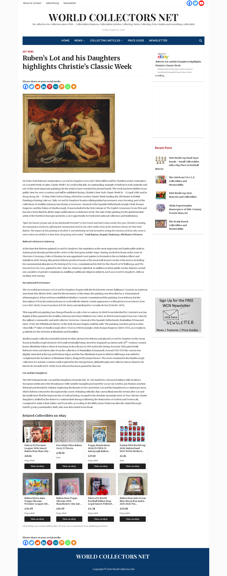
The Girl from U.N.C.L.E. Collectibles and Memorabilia (182, 181)
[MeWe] (55, 86)
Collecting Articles (105, 40)
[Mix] (61, 86)
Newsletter (69, 3)
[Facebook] (189, 3)
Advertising (52, 3)
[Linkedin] (43, 86)
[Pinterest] (49, 86)
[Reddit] (37, 86)
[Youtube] (201, 3)
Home (65, 40)
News (78, 40)
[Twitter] (195, 3)
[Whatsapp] (67, 86)
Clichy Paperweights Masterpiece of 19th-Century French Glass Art (185, 209)
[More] (73, 86)
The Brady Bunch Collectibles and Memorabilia (178, 225)
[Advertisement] (178, 112)
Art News (28, 51)
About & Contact (32, 3)
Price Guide (136, 40)
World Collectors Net (114, 16)
